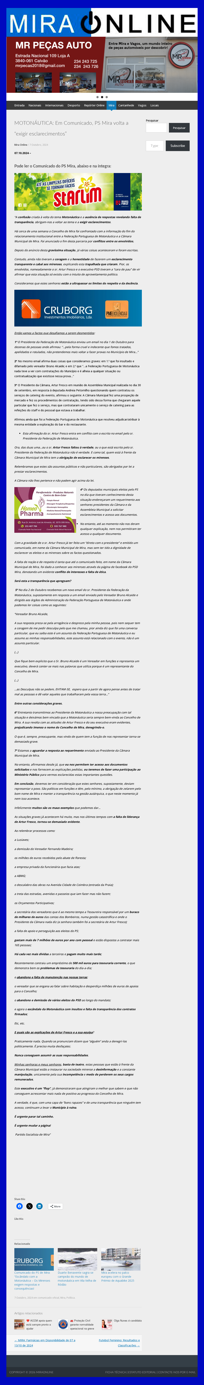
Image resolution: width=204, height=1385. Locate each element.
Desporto (74, 105)
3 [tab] (107, 97)
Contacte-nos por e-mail (177, 1372)
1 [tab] (97, 97)
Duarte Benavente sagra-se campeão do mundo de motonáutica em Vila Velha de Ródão (77, 1278)
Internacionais (54, 105)
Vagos (142, 105)
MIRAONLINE (44, 1372)
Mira (111, 105)
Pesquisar (152, 120)
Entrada (19, 105)
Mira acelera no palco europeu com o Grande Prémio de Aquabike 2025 (117, 1276)
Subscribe (178, 145)
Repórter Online (94, 105)
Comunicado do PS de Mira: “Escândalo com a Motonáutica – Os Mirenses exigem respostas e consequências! (32, 1280)
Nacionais (34, 105)
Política (71, 1297)
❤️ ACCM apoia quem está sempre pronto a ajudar (39, 1324)
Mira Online (20, 144)
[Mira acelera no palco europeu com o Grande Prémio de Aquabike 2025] (121, 1259)
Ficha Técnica (115, 1372)
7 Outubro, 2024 (38, 144)
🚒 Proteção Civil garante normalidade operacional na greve (82, 1324)
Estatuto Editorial (142, 1372)
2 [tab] (102, 97)
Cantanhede (126, 105)
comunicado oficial (48, 1297)
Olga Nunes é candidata (128, 1320)
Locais (154, 105)
